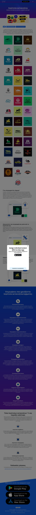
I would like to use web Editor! (18, 268)
